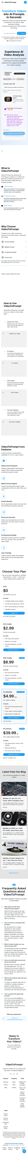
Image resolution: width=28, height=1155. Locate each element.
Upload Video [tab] (6, 79)
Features (5, 1082)
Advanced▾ (6, 130)
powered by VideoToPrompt (16, 1145)
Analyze (23, 33)
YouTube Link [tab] (14, 79)
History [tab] (22, 79)
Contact (14, 1087)
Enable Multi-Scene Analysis (14, 109)
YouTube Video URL (9, 84)
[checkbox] (5, 109)
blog (11, 38)
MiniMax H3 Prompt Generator (22, 1083)
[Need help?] (24, 1151)
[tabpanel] (14, 94)
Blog (6, 1087)
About (14, 1082)
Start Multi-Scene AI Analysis (15, 133)
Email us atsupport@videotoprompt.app (15, 1018)
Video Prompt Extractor (22, 1105)
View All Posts (13, 873)
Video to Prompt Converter (22, 1093)
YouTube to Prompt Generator (22, 1099)
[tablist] (14, 79)
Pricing (6, 1084)
